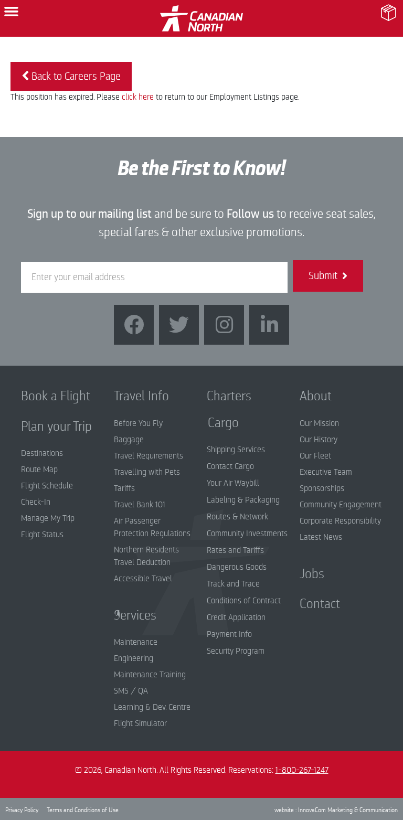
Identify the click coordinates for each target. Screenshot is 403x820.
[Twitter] (179, 325)
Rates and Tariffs (235, 550)
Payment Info (229, 634)
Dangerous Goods (237, 567)
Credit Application (236, 617)
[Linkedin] (269, 325)
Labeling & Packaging (243, 500)
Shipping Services (236, 449)
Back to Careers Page (75, 76)
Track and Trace (233, 584)
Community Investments (247, 533)
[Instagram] (224, 325)
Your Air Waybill (233, 483)
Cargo (215, 423)
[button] (11, 11)
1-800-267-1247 (301, 770)
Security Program (235, 651)
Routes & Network (237, 517)
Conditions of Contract (244, 600)
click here (138, 97)
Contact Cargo (230, 466)
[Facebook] (134, 325)
